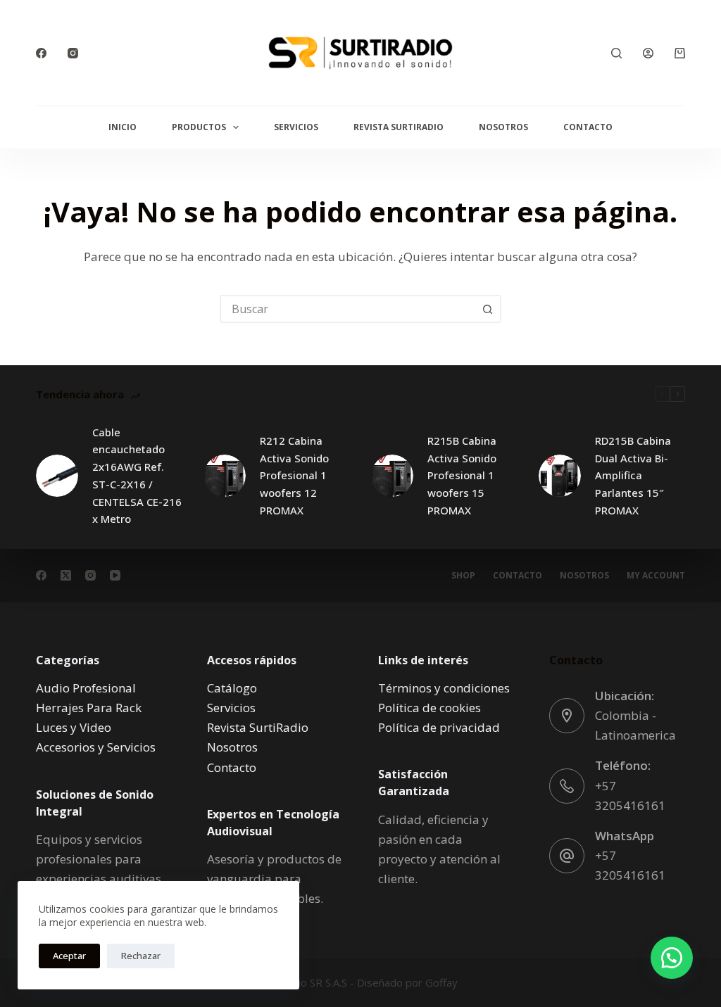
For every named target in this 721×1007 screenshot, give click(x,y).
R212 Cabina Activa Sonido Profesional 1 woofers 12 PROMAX (294, 475)
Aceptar (69, 955)
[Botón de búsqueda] (487, 309)
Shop (463, 575)
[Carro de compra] (680, 53)
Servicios (296, 127)
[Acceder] (648, 53)
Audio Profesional (86, 688)
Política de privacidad (439, 727)
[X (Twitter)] (66, 575)
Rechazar (141, 955)
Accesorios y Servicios (96, 747)
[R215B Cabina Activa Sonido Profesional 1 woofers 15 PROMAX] (392, 476)
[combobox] (348, 309)
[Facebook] (41, 53)
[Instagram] (73, 53)
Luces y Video (73, 727)
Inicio (122, 127)
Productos (199, 127)
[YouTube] (115, 575)
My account (656, 575)
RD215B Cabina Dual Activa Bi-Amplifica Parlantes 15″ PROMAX (633, 475)
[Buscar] (616, 53)
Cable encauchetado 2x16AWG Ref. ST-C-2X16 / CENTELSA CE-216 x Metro (137, 475)
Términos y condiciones (444, 688)
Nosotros (503, 127)
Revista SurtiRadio (398, 127)
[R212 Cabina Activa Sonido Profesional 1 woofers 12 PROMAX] (224, 476)
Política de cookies (429, 707)
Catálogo (232, 688)
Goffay (440, 982)
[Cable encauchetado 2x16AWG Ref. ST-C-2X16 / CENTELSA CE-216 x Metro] (57, 476)
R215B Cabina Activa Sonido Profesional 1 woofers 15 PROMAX (461, 475)
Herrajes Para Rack (89, 707)
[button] (672, 958)
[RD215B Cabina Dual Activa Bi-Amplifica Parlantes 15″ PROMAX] (560, 476)
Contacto (588, 127)
